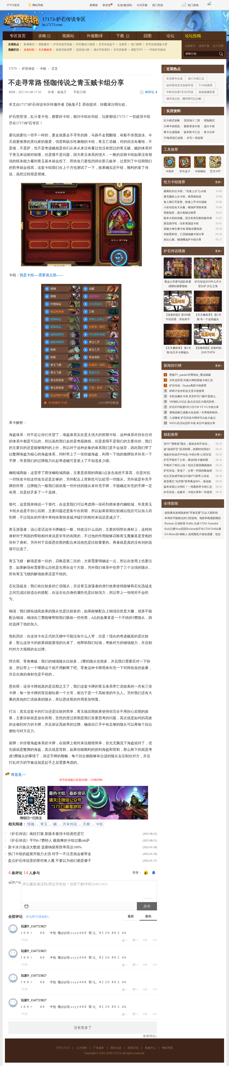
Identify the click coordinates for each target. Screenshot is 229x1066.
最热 (148, 916)
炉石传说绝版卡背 (156, 44)
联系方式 (133, 1047)
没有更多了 (83, 1028)
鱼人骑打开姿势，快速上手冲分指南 (185, 202)
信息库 (123, 44)
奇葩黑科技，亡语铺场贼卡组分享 (184, 234)
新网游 (94, 5)
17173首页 (13, 5)
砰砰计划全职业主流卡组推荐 (186, 391)
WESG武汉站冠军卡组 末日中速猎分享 (192, 423)
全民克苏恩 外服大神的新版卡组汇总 (191, 380)
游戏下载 (204, 45)
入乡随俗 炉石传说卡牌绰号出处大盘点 (192, 417)
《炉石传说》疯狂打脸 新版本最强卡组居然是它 (46, 834)
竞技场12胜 (82, 49)
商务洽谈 (115, 1047)
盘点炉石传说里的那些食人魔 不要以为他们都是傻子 (49, 860)
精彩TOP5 (137, 49)
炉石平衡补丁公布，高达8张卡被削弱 (186, 459)
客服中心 (150, 1047)
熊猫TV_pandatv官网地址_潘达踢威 (190, 374)
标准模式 (29, 44)
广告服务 (98, 1047)
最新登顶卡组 (192, 126)
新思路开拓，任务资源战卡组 (181, 223)
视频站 (68, 36)
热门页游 (157, 5)
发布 (147, 906)
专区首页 (18, 36)
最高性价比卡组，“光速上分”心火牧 (185, 191)
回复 (145, 940)
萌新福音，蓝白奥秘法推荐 (180, 212)
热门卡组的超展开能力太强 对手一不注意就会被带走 (49, 854)
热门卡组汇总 (196, 78)
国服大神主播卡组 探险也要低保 (183, 228)
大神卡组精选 (172, 126)
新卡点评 (209, 132)
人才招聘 (81, 1047)
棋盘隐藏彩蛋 (207, 92)
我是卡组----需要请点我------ (41, 275)
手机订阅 (79, 92)
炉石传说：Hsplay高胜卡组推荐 (187, 385)
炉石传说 (28, 68)
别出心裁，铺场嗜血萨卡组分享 (182, 239)
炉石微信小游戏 (85, 44)
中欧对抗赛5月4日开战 (179, 92)
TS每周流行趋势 (173, 137)
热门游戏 (193, 5)
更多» (218, 182)
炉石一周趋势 (195, 137)
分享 (155, 940)
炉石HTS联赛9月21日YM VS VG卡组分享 (194, 407)
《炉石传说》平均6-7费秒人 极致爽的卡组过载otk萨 (49, 840)
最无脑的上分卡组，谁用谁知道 (182, 196)
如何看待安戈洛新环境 (179, 85)
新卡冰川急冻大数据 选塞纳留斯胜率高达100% (45, 847)
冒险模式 (43, 44)
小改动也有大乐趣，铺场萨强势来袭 (185, 207)
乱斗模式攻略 (172, 120)
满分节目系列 (101, 49)
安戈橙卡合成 (174, 78)
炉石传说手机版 (62, 44)
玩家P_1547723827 (34, 926)
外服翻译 (95, 36)
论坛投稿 (193, 36)
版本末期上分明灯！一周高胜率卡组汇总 (188, 486)
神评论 (151, 92)
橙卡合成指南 (172, 132)
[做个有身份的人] (146, 873)
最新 (131, 916)
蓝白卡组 (209, 126)
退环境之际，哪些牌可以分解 (183, 98)
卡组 (43, 68)
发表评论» (150, 1036)
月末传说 (70, 824)
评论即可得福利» (37, 916)
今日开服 (142, 5)
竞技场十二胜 (192, 120)
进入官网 (218, 45)
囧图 (148, 36)
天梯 (86, 824)
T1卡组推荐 (205, 85)
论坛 (170, 36)
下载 (122, 36)
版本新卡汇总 (192, 132)
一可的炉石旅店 (156, 49)
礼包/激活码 (124, 5)
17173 (13, 68)
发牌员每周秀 (64, 49)
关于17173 (63, 1047)
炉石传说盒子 (107, 44)
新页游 (107, 5)
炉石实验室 (120, 49)
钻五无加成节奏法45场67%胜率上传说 (186, 476)
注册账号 (190, 45)
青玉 (43, 824)
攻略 (44, 36)
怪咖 (30, 824)
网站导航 (37, 5)
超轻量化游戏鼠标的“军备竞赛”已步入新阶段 (191, 512)
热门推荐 (136, 44)
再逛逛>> (18, 774)
